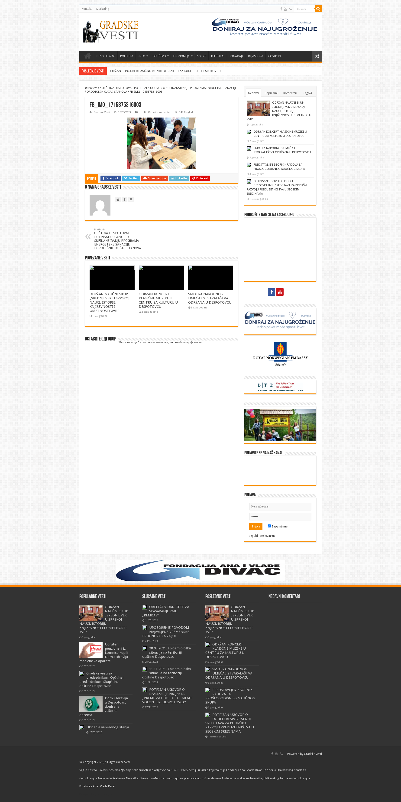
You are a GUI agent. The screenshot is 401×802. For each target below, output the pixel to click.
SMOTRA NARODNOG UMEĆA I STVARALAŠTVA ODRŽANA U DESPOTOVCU (209, 298)
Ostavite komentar (159, 112)
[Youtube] (285, 9)
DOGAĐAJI (236, 56)
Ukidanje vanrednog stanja (107, 727)
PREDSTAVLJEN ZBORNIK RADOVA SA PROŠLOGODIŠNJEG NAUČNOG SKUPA (230, 696)
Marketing (102, 8)
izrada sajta (104, 794)
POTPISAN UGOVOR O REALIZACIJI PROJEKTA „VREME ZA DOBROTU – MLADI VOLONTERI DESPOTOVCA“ (167, 695)
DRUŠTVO (159, 56)
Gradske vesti (313, 754)
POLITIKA (126, 56)
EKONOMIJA (181, 56)
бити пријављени (190, 342)
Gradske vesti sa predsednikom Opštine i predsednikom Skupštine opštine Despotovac (101, 679)
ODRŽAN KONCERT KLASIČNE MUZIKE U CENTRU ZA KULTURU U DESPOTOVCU (165, 71)
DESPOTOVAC (106, 56)
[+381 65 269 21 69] (290, 9)
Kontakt (87, 8)
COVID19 (274, 56)
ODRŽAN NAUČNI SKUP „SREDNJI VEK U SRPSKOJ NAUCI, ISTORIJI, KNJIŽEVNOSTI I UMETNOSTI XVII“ (109, 302)
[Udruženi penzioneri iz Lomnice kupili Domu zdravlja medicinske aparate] (91, 650)
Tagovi (307, 93)
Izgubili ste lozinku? (262, 535)
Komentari (290, 93)
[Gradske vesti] (112, 32)
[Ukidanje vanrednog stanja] (81, 727)
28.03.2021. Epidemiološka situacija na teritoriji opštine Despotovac (166, 652)
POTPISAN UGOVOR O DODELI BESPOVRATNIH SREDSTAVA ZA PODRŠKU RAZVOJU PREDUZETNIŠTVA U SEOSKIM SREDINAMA (229, 723)
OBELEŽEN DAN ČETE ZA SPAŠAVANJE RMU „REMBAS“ (165, 611)
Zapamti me (279, 526)
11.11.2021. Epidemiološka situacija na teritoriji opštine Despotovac (166, 673)
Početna (93, 88)
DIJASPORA (255, 56)
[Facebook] (281, 9)
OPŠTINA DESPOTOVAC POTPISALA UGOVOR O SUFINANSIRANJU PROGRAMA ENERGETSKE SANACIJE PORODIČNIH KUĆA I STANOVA (117, 239)
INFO (141, 56)
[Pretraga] (318, 8)
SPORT (201, 56)
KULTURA (217, 56)
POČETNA (88, 55)
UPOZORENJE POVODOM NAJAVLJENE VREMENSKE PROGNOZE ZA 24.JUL (165, 631)
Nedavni (253, 93)
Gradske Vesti (102, 112)
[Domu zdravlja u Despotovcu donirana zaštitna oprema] (91, 704)
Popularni (271, 93)
